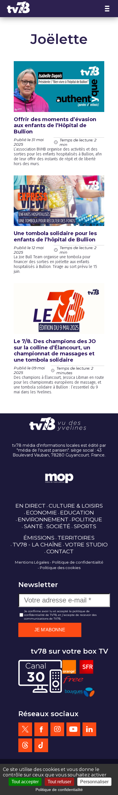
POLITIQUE (87, 519)
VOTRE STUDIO (86, 544)
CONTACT (60, 551)
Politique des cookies (60, 567)
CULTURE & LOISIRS (76, 505)
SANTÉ (33, 526)
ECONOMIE (41, 512)
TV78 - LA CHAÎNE (37, 544)
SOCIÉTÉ (58, 526)
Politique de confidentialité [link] (59, 789)
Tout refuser (59, 781)
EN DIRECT (30, 505)
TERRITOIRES (76, 537)
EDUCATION (77, 512)
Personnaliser (94, 781)
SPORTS (85, 526)
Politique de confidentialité (77, 562)
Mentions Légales (32, 562)
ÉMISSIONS (38, 537)
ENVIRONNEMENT (43, 519)
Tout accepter (25, 781)
